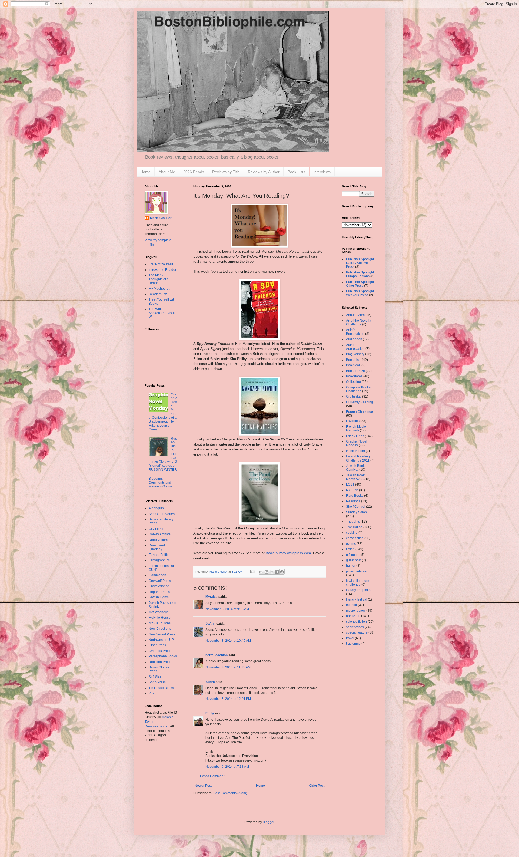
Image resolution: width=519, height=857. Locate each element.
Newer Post (203, 785)
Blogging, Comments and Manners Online (160, 482)
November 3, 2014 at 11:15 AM (228, 667)
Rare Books (354, 495)
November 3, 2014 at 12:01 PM (228, 699)
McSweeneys (158, 612)
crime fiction (355, 538)
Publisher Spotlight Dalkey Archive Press (360, 263)
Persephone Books (163, 656)
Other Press (157, 645)
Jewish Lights (159, 597)
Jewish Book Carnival (355, 468)
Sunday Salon (356, 512)
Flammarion (157, 575)
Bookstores (354, 376)
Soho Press (157, 682)
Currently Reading (359, 402)
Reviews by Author (264, 172)
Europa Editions (160, 555)
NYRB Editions (160, 623)
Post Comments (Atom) (230, 793)
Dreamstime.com (157, 726)
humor (350, 566)
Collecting (353, 382)
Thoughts (353, 521)
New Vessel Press (162, 634)
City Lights (156, 529)
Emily (209, 713)
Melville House (160, 617)
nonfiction (353, 616)
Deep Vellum (158, 540)
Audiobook (354, 339)
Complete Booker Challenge (359, 389)
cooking (352, 533)
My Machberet (159, 289)
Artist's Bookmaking (355, 331)
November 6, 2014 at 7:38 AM (227, 767)
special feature (357, 632)
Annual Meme (356, 315)
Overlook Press (160, 651)
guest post (353, 560)
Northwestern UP (161, 640)
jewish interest (356, 571)
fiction (350, 549)
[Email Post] (252, 571)
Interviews (322, 172)
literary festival (356, 599)
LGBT (350, 484)
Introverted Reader (162, 270)
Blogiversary (355, 354)
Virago (153, 693)
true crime (353, 643)
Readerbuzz (158, 294)
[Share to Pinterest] (282, 572)
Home (145, 172)
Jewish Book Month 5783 (355, 477)
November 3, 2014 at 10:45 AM (228, 640)
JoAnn (210, 623)
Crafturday (353, 396)
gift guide (353, 555)
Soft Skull (155, 677)
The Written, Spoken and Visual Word (163, 313)
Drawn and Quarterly (157, 547)
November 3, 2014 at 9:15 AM (227, 609)
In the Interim (355, 451)
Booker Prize (355, 371)
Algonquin (156, 508)
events (351, 544)
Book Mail (353, 365)
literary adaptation (359, 590)
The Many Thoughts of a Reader (159, 279)
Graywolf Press (160, 581)
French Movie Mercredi (356, 428)
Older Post (316, 785)
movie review (355, 610)
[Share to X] (271, 572)
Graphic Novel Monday (356, 443)
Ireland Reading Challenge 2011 (358, 458)
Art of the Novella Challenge (358, 322)
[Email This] (261, 572)
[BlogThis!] (266, 572)
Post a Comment (212, 776)
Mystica (211, 597)
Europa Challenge (359, 412)
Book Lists (296, 172)
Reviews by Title (226, 172)
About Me (167, 172)
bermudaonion (216, 655)
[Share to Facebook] (277, 572)
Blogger (268, 822)
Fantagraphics (159, 560)
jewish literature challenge (357, 582)
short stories (355, 627)
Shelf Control (355, 507)
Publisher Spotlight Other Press (360, 284)
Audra (210, 682)
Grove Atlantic (159, 586)
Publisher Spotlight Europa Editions (360, 274)
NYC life (352, 490)
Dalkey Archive (160, 534)
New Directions (160, 629)
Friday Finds (355, 436)
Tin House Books (161, 688)
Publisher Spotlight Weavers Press (360, 293)
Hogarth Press (159, 592)
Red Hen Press (160, 662)
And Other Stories (162, 514)
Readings (353, 501)
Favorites (353, 421)
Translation (354, 527)
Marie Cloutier (161, 218)
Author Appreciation (355, 347)
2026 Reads (193, 172)
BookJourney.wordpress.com (288, 553)
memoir (351, 605)
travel (350, 638)
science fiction (356, 622)
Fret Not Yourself (161, 264)
